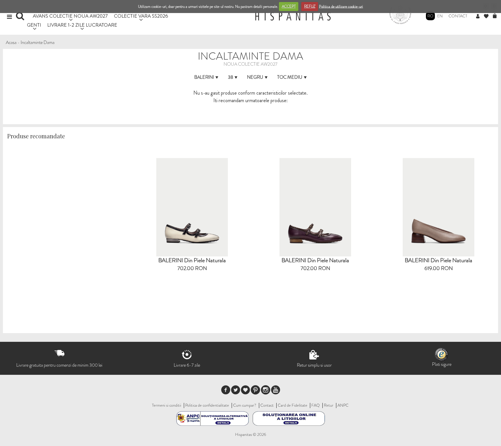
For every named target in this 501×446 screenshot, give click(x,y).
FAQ (315, 405)
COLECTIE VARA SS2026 (141, 15)
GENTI (34, 24)
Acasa (11, 42)
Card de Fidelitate (292, 405)
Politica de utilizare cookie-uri (341, 6)
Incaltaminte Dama (38, 42)
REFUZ (309, 6)
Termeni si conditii (166, 405)
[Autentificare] (480, 16)
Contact (458, 16)
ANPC (342, 405)
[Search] (21, 18)
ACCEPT (289, 6)
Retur (328, 405)
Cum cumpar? (244, 405)
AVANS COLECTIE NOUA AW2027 (70, 15)
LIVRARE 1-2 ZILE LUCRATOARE (82, 24)
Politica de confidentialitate (207, 405)
